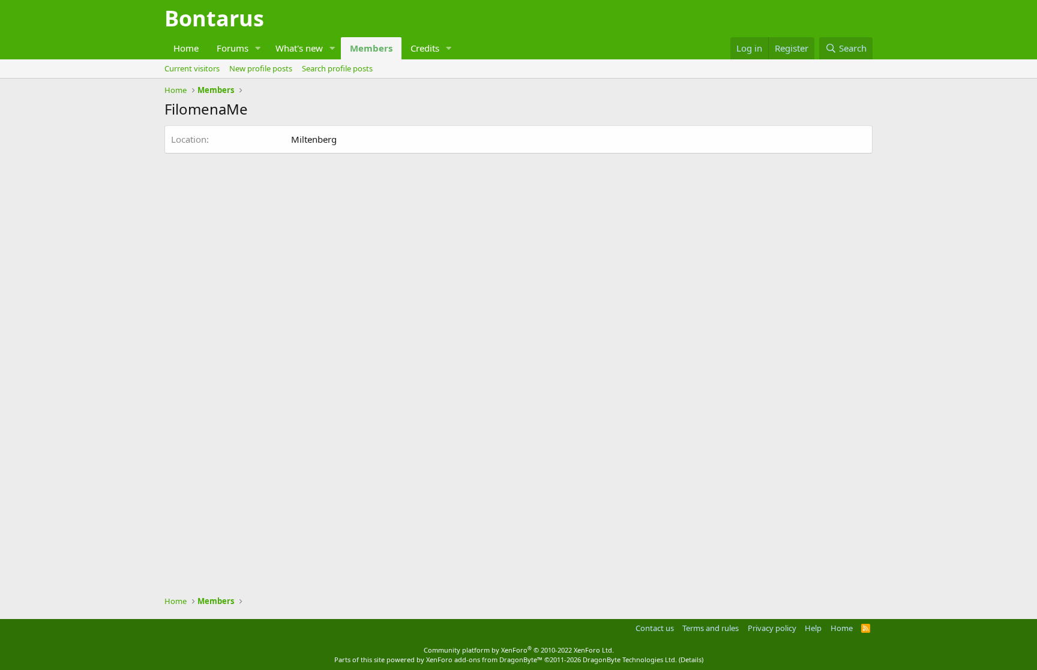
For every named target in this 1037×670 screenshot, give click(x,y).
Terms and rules (710, 628)
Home (186, 48)
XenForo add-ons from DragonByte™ (484, 659)
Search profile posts (337, 68)
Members (371, 48)
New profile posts (260, 68)
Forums (232, 48)
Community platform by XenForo (519, 649)
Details (691, 659)
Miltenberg (314, 139)
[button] (258, 48)
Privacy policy (772, 628)
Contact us (655, 628)
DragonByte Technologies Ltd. (630, 659)
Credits (424, 48)
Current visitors (192, 68)
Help (813, 628)
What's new (299, 48)
